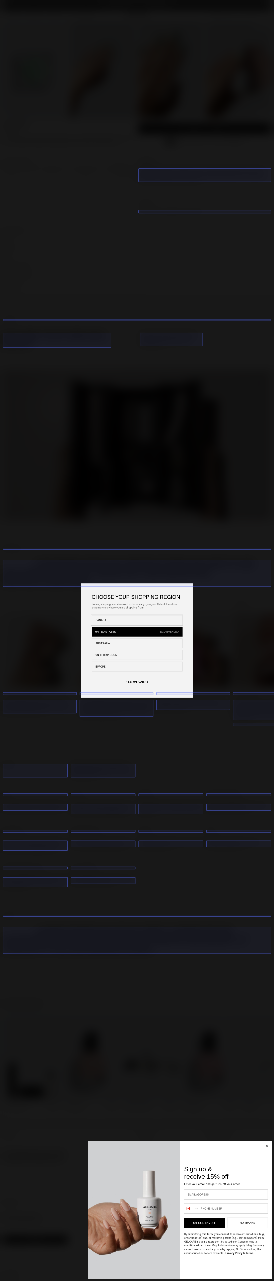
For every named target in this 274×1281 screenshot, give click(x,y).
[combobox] (191, 1208)
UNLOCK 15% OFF (204, 1223)
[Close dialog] (267, 1146)
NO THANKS (247, 1222)
